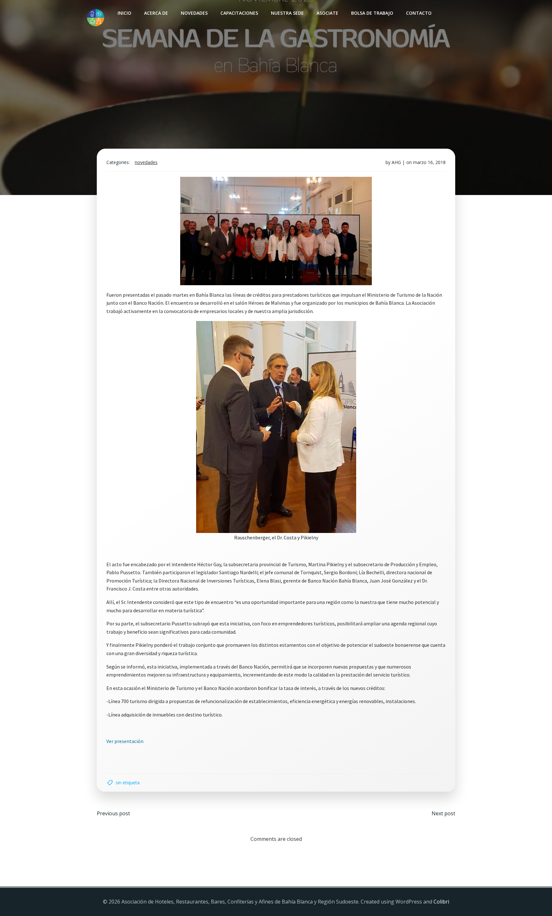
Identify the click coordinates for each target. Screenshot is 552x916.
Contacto (419, 13)
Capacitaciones (239, 13)
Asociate (327, 13)
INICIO (124, 13)
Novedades (194, 13)
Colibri (441, 901)
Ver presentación (124, 741)
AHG (396, 162)
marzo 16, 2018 (429, 162)
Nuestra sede (287, 13)
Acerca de (156, 13)
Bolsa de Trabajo (372, 13)
